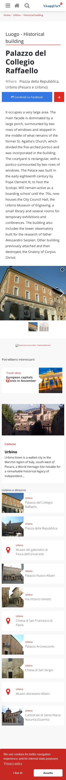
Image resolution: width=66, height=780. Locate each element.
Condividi (28, 97)
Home (7, 15)
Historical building (33, 15)
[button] (61, 293)
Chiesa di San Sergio (39, 670)
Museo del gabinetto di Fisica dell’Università (32, 552)
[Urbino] (33, 419)
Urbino (17, 15)
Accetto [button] (48, 772)
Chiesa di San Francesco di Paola (34, 622)
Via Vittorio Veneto (38, 599)
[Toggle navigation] (8, 5)
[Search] (27, 5)
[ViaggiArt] (17, 5)
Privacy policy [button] (13, 763)
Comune (10, 444)
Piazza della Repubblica (41, 528)
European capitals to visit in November (21, 379)
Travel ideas (13, 373)
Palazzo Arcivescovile (39, 646)
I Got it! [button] (18, 772)
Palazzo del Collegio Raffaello (39, 504)
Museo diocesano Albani (33, 693)
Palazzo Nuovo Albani (40, 575)
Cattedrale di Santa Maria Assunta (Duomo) (42, 717)
